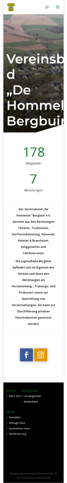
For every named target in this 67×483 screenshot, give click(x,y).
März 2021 (15, 396)
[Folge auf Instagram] (40, 354)
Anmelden (15, 417)
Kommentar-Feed (19, 428)
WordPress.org (17, 434)
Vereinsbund (31, 401)
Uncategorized (32, 396)
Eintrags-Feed (17, 423)
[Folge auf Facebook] (26, 354)
